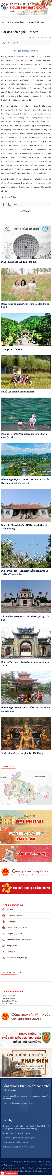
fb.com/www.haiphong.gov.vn (16, 1142)
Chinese (36, 11)
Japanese (21, 11)
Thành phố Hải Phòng (26, 7)
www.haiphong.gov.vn (8, 1165)
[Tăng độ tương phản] (14, 43)
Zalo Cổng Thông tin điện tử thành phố (18, 1147)
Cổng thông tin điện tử (22, 4)
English (13, 11)
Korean (29, 11)
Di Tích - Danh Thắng (15, 22)
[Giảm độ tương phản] (18, 43)
